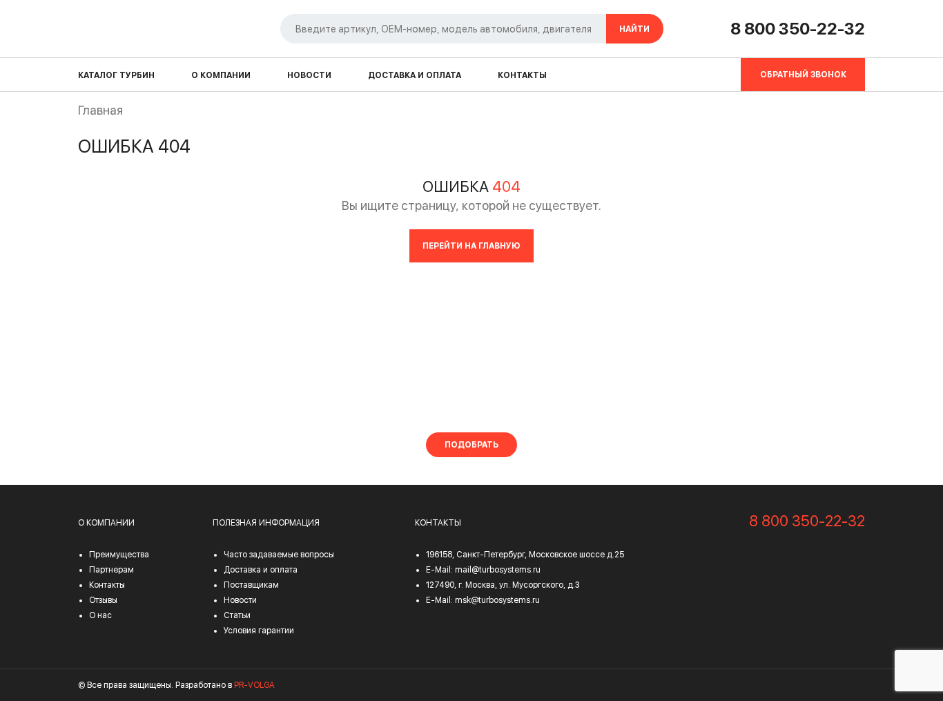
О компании (221, 75)
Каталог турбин (116, 75)
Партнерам (111, 570)
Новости (309, 75)
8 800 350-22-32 (797, 29)
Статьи (237, 615)
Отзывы (103, 600)
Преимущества (119, 554)
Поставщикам (251, 585)
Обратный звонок (803, 74)
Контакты (522, 75)
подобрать (471, 445)
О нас (100, 615)
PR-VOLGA (254, 685)
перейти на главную (471, 246)
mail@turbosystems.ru (498, 570)
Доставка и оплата (414, 75)
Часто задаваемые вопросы (279, 554)
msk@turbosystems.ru (497, 600)
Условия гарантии (259, 630)
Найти (634, 29)
